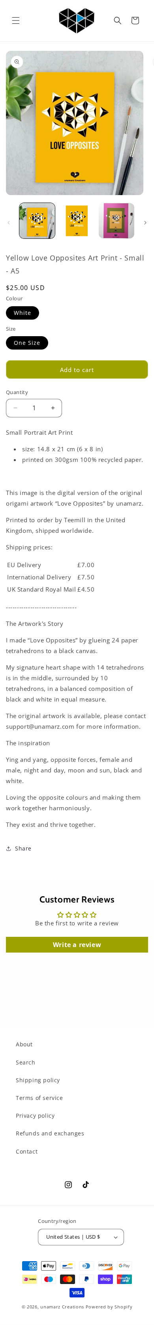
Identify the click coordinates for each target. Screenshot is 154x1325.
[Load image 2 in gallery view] (76, 220)
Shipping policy (38, 1080)
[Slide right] (145, 222)
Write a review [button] (77, 944)
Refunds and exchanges (50, 1133)
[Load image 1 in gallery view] (37, 220)
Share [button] (23, 848)
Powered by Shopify (109, 1307)
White (22, 312)
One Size (27, 342)
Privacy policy (35, 1115)
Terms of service (39, 1098)
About (24, 1044)
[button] (15, 20)
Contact (27, 1151)
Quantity (17, 392)
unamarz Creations (62, 1307)
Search (26, 1062)
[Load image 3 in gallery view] (116, 220)
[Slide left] (8, 222)
